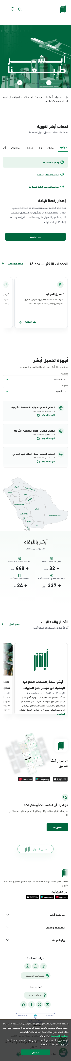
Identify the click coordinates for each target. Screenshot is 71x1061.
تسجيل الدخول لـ (39, 849)
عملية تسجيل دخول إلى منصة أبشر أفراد (51, 578)
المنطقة (64, 373)
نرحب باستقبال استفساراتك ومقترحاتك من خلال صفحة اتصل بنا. (38, 813)
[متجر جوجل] (42, 779)
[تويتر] (39, 1005)
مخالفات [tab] (15, 147)
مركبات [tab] (50, 147)
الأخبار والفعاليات (54, 621)
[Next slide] (19, 82)
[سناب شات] (24, 1005)
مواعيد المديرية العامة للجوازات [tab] (44, 187)
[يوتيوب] (47, 1005)
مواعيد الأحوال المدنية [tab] (48, 174)
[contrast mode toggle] (43, 966)
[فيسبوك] (32, 1005)
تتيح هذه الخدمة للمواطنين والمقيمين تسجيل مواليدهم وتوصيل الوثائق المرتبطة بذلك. (44, 301)
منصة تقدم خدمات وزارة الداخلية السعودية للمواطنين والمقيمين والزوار (36, 883)
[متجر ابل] (60, 779)
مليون (46, 569)
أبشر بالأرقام (36, 541)
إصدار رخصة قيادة (52, 200)
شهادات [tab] (29, 147)
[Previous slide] (49, 82)
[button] (35, 411)
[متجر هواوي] (25, 779)
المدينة (65, 385)
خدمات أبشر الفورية (52, 126)
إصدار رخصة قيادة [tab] (51, 162)
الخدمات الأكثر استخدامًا (49, 263)
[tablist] (35, 147)
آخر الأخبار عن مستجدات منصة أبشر (50, 627)
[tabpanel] (35, 199)
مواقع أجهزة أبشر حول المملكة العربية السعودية (44, 367)
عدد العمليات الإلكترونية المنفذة (19, 561)
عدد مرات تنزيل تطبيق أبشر (19, 578)
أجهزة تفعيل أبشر (50, 359)
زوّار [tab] (40, 147)
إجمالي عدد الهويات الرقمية (51, 561)
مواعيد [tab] (63, 147)
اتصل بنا (57, 827)
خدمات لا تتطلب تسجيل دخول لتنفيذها (48, 132)
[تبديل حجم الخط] (35, 966)
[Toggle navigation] (5, 9)
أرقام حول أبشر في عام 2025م (35, 548)
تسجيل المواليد (54, 294)
